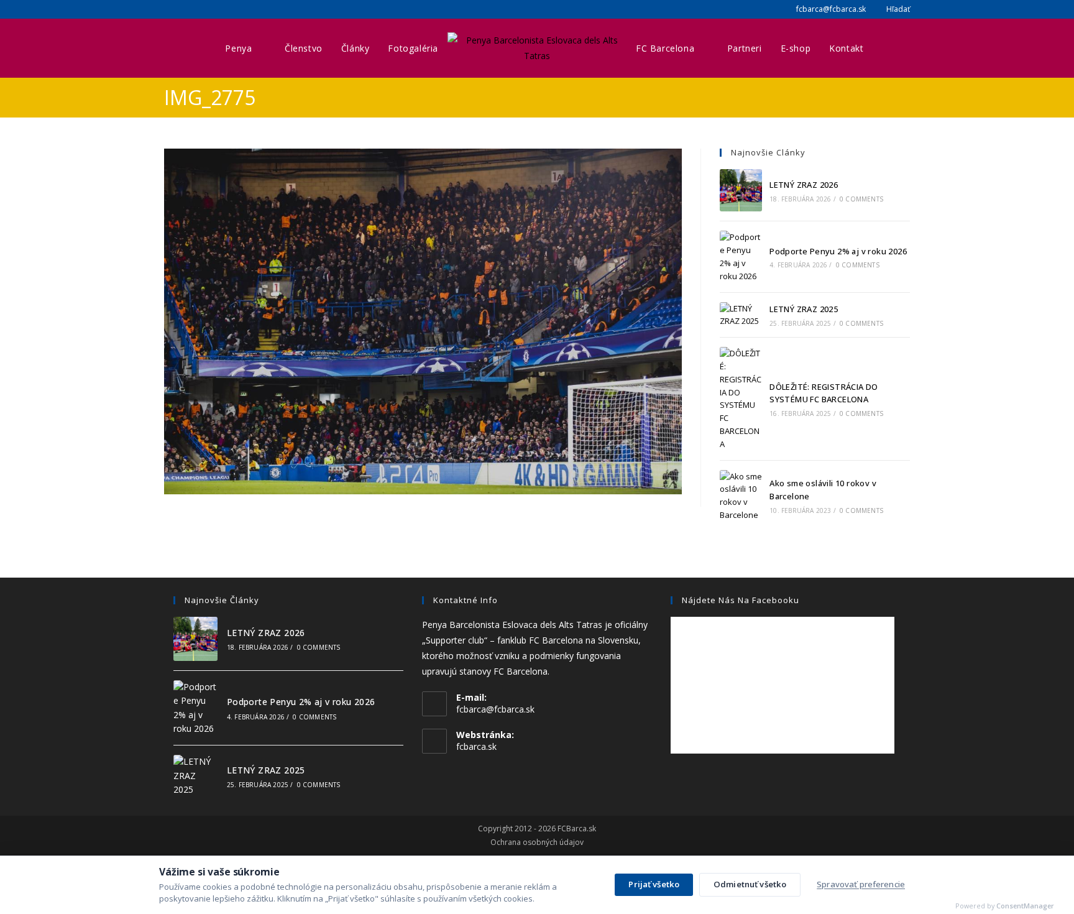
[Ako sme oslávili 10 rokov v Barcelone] (741, 496)
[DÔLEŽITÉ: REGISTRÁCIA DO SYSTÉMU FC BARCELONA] (741, 398)
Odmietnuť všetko (750, 884)
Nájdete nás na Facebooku (740, 600)
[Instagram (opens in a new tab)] (182, 9)
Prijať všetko (653, 884)
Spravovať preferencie (861, 884)
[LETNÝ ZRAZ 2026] (741, 190)
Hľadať (897, 9)
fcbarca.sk (476, 746)
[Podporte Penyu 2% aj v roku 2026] (741, 256)
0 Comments (861, 199)
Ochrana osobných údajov (537, 842)
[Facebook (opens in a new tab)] (169, 9)
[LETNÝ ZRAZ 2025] (741, 315)
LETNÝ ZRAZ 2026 (803, 184)
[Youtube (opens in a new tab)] (197, 9)
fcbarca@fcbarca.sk (830, 9)
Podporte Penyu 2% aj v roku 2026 (838, 251)
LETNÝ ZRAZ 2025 (803, 309)
